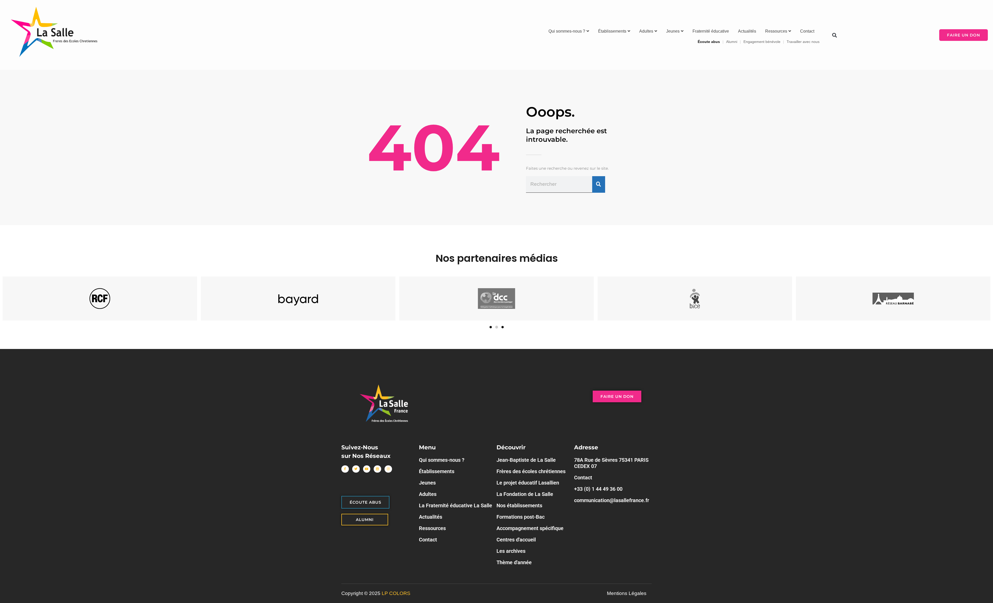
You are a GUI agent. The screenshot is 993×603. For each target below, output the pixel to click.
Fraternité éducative (711, 31)
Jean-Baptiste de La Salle (526, 460)
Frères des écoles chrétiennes (531, 471)
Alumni (731, 42)
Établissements (612, 31)
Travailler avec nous (803, 42)
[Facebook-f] (345, 469)
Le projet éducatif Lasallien (527, 483)
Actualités (747, 31)
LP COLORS (396, 593)
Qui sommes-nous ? (566, 31)
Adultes (646, 31)
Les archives (510, 551)
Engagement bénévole (761, 42)
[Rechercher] (598, 184)
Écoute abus (709, 42)
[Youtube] (367, 469)
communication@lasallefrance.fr (611, 500)
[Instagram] (388, 469)
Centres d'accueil (516, 540)
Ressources (776, 31)
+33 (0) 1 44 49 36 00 (598, 489)
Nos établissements (519, 505)
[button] (834, 35)
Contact (807, 31)
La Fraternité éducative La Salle (455, 505)
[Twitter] (356, 469)
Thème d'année (514, 562)
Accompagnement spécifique (529, 528)
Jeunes (673, 31)
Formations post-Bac (520, 517)
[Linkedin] (377, 469)
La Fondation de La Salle (524, 494)
